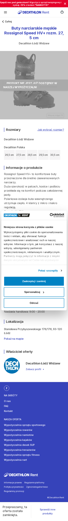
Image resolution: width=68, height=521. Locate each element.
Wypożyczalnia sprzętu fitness (22, 454)
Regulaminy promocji (14, 491)
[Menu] (5, 12)
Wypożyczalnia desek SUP (19, 444)
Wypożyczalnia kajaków (18, 439)
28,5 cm (32, 154)
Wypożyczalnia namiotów (19, 435)
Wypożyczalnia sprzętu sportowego (24, 425)
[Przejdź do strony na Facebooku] (6, 388)
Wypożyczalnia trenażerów (19, 449)
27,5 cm (20, 154)
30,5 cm (54, 154)
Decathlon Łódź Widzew (34, 43)
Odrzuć (34, 302)
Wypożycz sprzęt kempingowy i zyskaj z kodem (30, 3)
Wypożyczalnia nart (15, 459)
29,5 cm (43, 154)
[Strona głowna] (33, 12)
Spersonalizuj (32, 292)
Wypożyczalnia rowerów (18, 430)
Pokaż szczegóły (48, 270)
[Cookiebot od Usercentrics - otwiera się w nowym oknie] (49, 215)
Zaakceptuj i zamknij (34, 281)
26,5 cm (9, 154)
